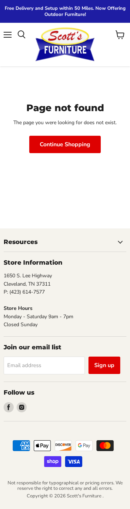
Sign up (104, 365)
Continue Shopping (65, 144)
